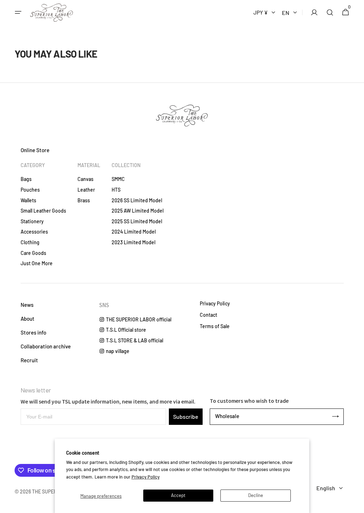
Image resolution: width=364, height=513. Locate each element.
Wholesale (227, 416)
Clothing (30, 242)
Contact (208, 314)
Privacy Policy (146, 477)
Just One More (37, 263)
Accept (178, 495)
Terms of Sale (215, 326)
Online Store (35, 150)
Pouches (30, 190)
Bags (26, 179)
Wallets (28, 200)
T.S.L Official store (126, 330)
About (27, 318)
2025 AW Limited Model (138, 211)
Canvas (85, 179)
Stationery (32, 221)
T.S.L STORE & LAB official (134, 340)
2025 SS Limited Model (137, 221)
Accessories (34, 232)
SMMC (118, 179)
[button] (18, 12)
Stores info (33, 332)
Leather (86, 190)
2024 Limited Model (134, 232)
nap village (117, 351)
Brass (83, 200)
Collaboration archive (46, 346)
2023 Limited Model (133, 242)
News (27, 304)
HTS (116, 190)
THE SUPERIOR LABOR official (138, 319)
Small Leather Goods (43, 211)
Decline (255, 495)
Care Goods (33, 253)
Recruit (29, 360)
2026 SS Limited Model (137, 200)
